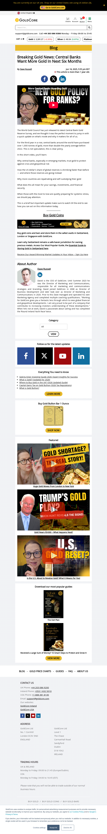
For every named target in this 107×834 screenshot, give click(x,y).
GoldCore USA (27, 709)
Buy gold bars (71, 801)
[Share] (44, 79)
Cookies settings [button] (39, 827)
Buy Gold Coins (53, 215)
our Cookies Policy (77, 811)
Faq (70, 671)
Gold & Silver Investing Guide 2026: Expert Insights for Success (48, 377)
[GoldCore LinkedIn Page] (81, 356)
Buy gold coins (50, 801)
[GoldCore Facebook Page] (25, 356)
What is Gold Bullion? (29, 388)
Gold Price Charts (40, 671)
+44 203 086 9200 (52, 33)
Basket (82, 20)
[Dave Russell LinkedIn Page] (39, 274)
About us (82, 671)
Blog (22, 671)
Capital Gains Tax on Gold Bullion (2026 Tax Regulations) (45, 385)
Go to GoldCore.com (54, 7)
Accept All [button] (53, 827)
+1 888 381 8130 (40, 694)
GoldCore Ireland (28, 705)
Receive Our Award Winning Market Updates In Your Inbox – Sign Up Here (52, 254)
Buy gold (33, 801)
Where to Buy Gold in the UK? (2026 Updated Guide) (43, 382)
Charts (68, 21)
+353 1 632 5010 (43, 691)
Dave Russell (26, 69)
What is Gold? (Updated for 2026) (34, 379)
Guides (60, 671)
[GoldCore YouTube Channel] (62, 356)
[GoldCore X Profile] (44, 356)
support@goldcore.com (26, 33)
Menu (90, 21)
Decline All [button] (68, 827)
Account (75, 21)
